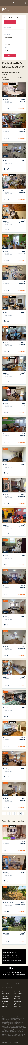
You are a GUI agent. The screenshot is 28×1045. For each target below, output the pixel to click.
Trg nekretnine (17, 1003)
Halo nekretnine (17, 994)
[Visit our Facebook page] (7, 972)
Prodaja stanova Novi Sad (9, 952)
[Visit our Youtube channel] (13, 972)
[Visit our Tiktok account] (20, 972)
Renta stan (4, 1006)
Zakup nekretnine (17, 1006)
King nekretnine (5, 1003)
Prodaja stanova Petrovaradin (10, 955)
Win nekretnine (17, 998)
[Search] (13, 2)
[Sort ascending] (19, 79)
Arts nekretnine (5, 1004)
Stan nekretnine (5, 999)
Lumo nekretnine (17, 1007)
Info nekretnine (17, 991)
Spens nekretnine (5, 998)
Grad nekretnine (5, 990)
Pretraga (8, 55)
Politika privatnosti (8, 974)
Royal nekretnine (5, 993)
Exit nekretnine (17, 999)
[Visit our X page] (15, 972)
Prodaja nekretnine (6, 1007)
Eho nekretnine (17, 996)
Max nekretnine (17, 1001)
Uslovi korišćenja (20, 974)
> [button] (22, 813)
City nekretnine (17, 990)
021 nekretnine (5, 991)
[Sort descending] (21, 79)
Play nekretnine (5, 1001)
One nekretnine (17, 1004)
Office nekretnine (5, 994)
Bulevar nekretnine (18, 993)
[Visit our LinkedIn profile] (18, 972)
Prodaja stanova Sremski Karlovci (11, 957)
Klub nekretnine (5, 996)
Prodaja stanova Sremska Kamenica (12, 960)
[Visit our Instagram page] (10, 972)
